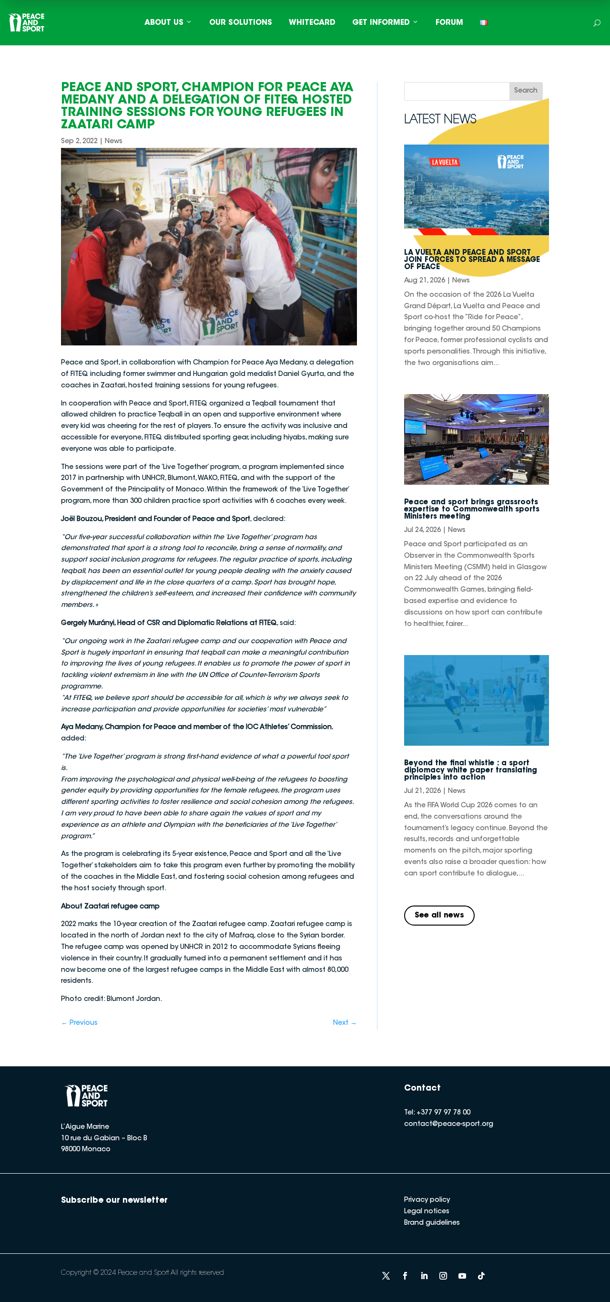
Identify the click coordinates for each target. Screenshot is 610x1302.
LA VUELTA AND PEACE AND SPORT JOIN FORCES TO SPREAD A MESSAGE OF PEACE (472, 260)
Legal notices (426, 1211)
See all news (439, 915)
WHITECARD (312, 23)
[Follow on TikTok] (481, 1275)
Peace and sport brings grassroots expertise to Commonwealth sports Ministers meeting (471, 510)
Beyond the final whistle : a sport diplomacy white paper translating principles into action (470, 770)
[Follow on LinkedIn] (424, 1275)
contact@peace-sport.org (448, 1124)
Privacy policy (427, 1200)
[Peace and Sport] (26, 22)
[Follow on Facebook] (405, 1275)
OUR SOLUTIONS (240, 23)
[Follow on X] (386, 1275)
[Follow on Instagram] (443, 1275)
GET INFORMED (381, 23)
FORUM (449, 23)
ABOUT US (163, 23)
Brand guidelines (432, 1223)
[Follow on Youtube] (462, 1275)
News (113, 141)
